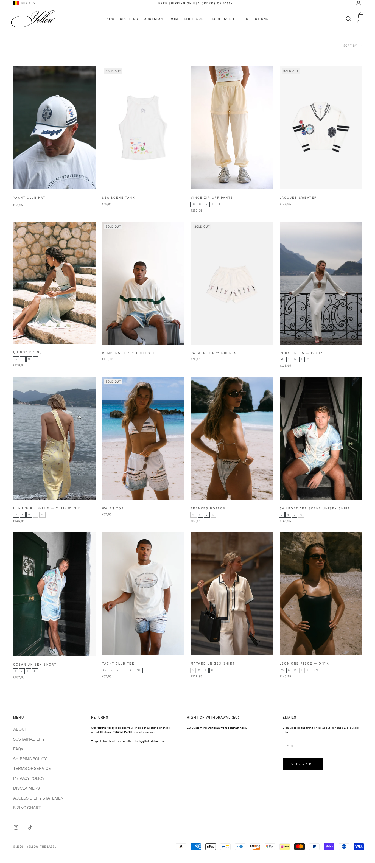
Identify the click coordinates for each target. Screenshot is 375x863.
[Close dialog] (287, 364)
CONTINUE (242, 450)
